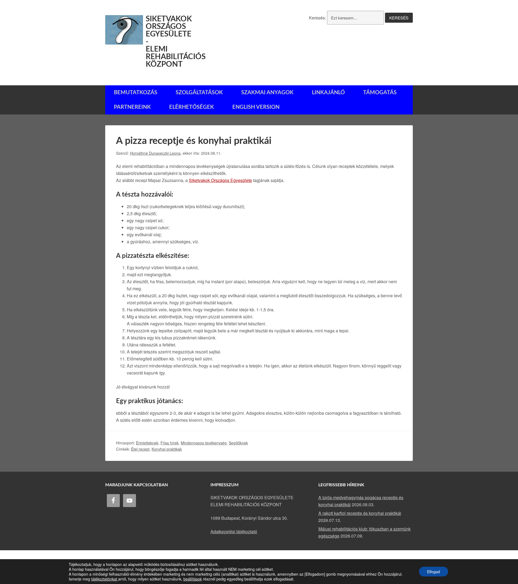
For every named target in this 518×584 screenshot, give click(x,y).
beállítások (192, 578)
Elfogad (433, 571)
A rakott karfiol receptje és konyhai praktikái (359, 513)
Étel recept (140, 449)
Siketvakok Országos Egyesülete (220, 180)
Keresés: (317, 18)
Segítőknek (238, 442)
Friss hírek (170, 442)
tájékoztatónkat (104, 579)
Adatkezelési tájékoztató (233, 531)
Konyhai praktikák (167, 449)
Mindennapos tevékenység (204, 442)
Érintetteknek (147, 442)
